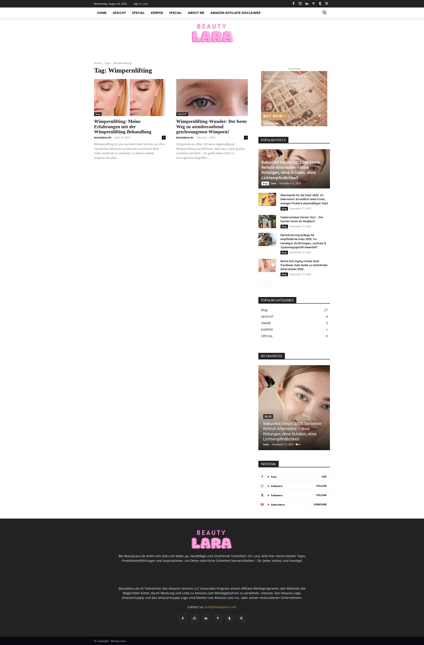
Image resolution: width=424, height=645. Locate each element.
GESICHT (182, 114)
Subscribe (320, 504)
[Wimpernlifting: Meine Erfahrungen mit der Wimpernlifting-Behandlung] (130, 97)
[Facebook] (293, 3)
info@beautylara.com (221, 607)
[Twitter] (326, 3)
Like (324, 476)
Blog (97, 114)
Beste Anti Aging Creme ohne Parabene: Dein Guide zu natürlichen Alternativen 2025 (303, 265)
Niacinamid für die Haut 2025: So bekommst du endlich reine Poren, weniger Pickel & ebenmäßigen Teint (304, 199)
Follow (321, 485)
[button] (324, 13)
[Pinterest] (313, 3)
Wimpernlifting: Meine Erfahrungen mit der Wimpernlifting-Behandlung (122, 126)
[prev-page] (261, 283)
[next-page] (268, 283)
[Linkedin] (306, 3)
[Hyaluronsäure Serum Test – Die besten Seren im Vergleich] (267, 221)
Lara (273, 183)
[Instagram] (300, 3)
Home (98, 63)
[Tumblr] (320, 3)
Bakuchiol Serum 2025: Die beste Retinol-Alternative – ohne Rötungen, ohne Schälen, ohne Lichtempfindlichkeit (290, 170)
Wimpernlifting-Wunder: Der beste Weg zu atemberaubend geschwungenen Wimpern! (211, 126)
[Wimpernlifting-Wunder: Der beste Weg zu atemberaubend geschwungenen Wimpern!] (212, 97)
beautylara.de (102, 137)
